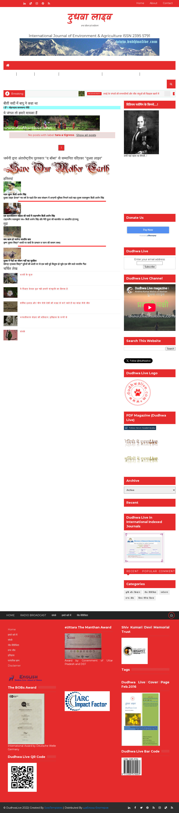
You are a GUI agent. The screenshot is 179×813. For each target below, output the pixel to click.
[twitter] (141, 807)
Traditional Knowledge (80, 74)
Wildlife (25, 74)
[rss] (49, 3)
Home (140, 3)
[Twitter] (18, 3)
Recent (132, 571)
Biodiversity (81, 93)
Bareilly (165, 93)
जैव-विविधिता (150, 592)
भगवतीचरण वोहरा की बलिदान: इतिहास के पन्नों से (43, 317)
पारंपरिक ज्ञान (13, 660)
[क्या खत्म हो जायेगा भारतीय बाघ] (12, 231)
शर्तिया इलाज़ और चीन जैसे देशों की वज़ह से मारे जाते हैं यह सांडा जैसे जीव (55, 303)
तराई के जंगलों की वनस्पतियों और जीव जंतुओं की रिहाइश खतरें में (118, 93)
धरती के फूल (26, 274)
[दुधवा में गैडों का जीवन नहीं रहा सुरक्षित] (12, 253)
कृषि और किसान (133, 592)
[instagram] (36, 3)
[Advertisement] (150, 187)
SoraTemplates (53, 807)
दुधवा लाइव (89, 17)
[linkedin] (24, 3)
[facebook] (135, 807)
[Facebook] (6, 3)
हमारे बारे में (66, 615)
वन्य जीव (11, 650)
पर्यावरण (164, 592)
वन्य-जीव (130, 598)
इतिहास (11, 655)
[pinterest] (42, 3)
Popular (149, 571)
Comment (167, 571)
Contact (168, 3)
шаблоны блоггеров (95, 807)
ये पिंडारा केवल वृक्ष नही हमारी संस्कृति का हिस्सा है (44, 288)
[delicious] (30, 3)
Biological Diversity (120, 74)
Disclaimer (150, 74)
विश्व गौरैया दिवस (146, 598)
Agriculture (46, 74)
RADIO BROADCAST (33, 615)
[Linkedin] (12, 3)
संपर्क (22, 331)
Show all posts (86, 135)
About (153, 3)
